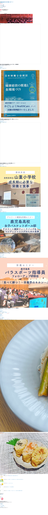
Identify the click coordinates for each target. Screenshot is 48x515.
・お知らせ (1, 504)
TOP (0, 23)
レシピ (1, 316)
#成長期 (1, 209)
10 (3, 312)
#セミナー (1, 66)
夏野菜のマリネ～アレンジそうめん (7, 432)
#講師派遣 (1, 67)
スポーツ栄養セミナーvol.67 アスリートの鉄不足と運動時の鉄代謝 (14, 490)
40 (6, 312)
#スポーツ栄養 (1, 120)
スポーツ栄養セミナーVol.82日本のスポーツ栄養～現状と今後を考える (14, 479)
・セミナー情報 (2, 505)
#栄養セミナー (1, 256)
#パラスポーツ (1, 310)
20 (5, 312)
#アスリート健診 (2, 254)
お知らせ (3, 23)
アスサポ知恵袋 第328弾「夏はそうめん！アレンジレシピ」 (10, 319)
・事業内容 (1, 503)
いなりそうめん (5, 474)
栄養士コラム (1, 315)
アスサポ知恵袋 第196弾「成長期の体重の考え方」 (12, 475)
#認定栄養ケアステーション (3, 121)
